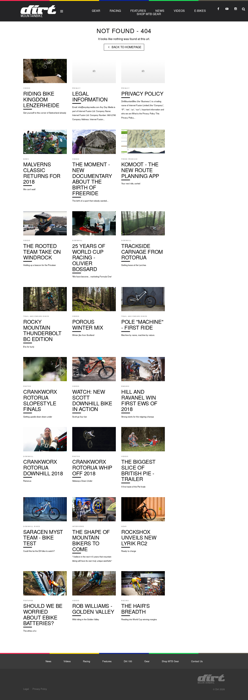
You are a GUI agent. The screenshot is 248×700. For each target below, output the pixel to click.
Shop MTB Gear (149, 14)
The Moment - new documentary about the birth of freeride (94, 168)
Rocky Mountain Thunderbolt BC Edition (45, 319)
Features (138, 11)
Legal (26, 689)
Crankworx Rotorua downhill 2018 (45, 456)
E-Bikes (200, 11)
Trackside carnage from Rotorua (143, 240)
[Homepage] (211, 678)
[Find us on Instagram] (236, 9)
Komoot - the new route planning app (143, 159)
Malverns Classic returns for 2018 (45, 162)
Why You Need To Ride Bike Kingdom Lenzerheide (45, 88)
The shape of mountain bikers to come (94, 531)
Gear (96, 11)
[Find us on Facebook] (218, 9)
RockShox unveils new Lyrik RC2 (143, 526)
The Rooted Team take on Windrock (45, 240)
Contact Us (197, 661)
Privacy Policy (143, 91)
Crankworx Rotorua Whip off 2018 (94, 456)
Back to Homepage (126, 47)
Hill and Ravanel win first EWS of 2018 (143, 389)
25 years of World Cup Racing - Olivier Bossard (94, 246)
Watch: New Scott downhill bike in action (94, 389)
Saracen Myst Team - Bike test (45, 526)
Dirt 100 (128, 661)
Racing (115, 11)
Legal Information (94, 91)
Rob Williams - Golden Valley (94, 597)
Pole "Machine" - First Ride (143, 313)
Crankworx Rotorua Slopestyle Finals (45, 389)
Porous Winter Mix (94, 313)
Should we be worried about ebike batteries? (45, 603)
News (159, 11)
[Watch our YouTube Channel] (227, 9)
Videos (179, 11)
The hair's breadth (143, 597)
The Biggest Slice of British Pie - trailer (143, 459)
